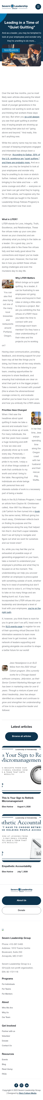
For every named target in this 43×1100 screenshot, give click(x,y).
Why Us (5, 1013)
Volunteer (6, 1036)
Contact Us (7, 1046)
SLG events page (14, 627)
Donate (21, 910)
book (37, 512)
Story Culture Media (27, 1094)
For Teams (6, 989)
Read (7, 1069)
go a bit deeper (31, 117)
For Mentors (7, 994)
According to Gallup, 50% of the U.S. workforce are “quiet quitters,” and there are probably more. (21, 159)
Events (5, 1060)
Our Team (6, 1018)
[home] (15, 6)
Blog (4, 1065)
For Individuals (8, 984)
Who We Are (7, 1008)
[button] (38, 7)
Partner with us (8, 1032)
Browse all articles (21, 736)
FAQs (4, 1074)
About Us (21, 901)
